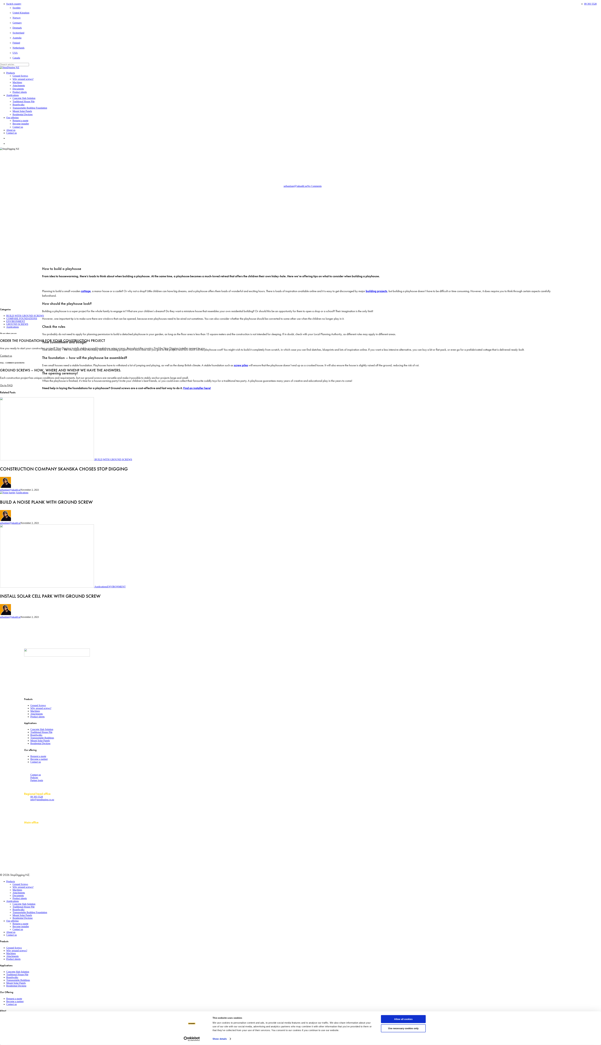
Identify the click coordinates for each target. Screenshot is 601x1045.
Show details (220, 1038)
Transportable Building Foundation (30, 912)
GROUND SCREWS (17, 324)
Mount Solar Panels (40, 740)
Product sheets (37, 716)
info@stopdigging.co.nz (42, 799)
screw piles (241, 365)
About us (10, 932)
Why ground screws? (40, 708)
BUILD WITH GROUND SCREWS (309, 153)
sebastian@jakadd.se (295, 186)
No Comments (314, 186)
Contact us (35, 762)
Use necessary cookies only (403, 1028)
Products (10, 881)
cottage (86, 291)
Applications (281, 153)
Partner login (36, 780)
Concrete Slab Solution (41, 729)
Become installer (21, 926)
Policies (34, 777)
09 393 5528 (36, 796)
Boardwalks (36, 735)
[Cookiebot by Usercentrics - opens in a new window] (191, 1039)
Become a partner (39, 759)
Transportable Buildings (42, 737)
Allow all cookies (403, 1019)
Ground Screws (38, 705)
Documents (18, 895)
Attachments (36, 714)
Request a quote (38, 756)
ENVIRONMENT (15, 321)
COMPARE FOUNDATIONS (21, 318)
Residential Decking (40, 743)
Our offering (12, 921)
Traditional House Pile (41, 732)
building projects (376, 291)
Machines (35, 711)
